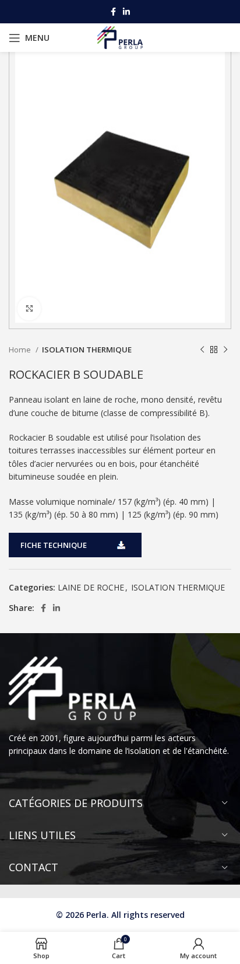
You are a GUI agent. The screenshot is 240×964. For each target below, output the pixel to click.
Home (21, 349)
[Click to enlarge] (29, 308)
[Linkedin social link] (126, 11)
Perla (96, 914)
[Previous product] (202, 350)
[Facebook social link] (113, 11)
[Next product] (225, 350)
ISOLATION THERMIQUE (87, 349)
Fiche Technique (53, 545)
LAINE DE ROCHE (91, 587)
